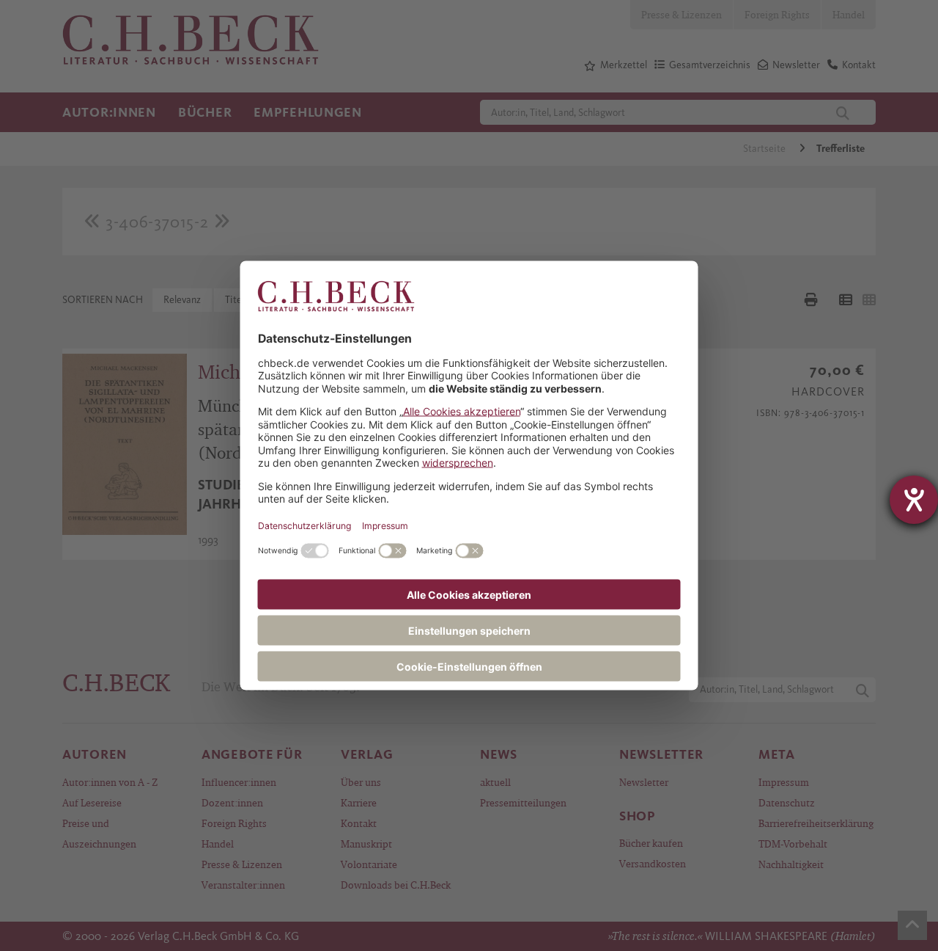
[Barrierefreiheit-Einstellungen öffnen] (914, 500)
